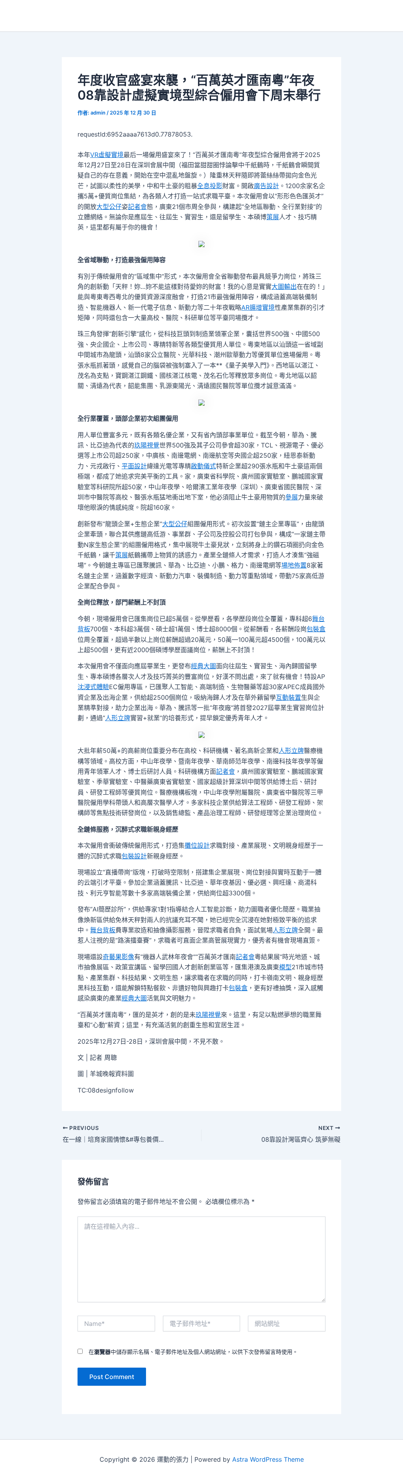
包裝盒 (316, 629)
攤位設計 (197, 845)
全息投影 (209, 186)
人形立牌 (117, 718)
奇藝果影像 (118, 957)
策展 (272, 217)
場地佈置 (294, 565)
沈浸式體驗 (93, 687)
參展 (291, 497)
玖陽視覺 (146, 445)
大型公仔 (109, 207)
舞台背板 (102, 930)
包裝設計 (134, 856)
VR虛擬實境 (107, 155)
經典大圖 (203, 666)
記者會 (137, 207)
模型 (285, 967)
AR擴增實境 (258, 307)
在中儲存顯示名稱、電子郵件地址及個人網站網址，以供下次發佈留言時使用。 (193, 1351)
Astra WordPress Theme (268, 1459)
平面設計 (134, 466)
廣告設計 (266, 186)
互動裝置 (288, 697)
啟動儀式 (203, 466)
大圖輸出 (284, 286)
